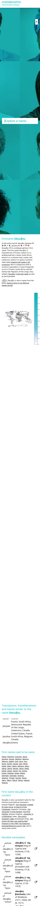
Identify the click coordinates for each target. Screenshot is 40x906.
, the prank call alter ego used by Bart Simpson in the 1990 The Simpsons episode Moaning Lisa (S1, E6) (17, 822)
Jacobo (9, 764)
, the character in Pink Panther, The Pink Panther (16, 811)
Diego (4, 757)
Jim (20, 771)
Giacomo (18, 757)
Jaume (15, 771)
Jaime (25, 764)
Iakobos (18, 759)
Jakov (27, 766)
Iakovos (25, 759)
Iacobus (5, 759)
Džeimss (10, 757)
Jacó (20, 764)
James (9, 771)
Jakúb (4, 771)
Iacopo (11, 759)
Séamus (5, 778)
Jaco (25, 761)
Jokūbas (10, 773)
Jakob (14, 766)
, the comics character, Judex (14, 817)
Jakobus (20, 766)
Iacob (25, 757)
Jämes (17, 773)
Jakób (26, 768)
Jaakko (11, 761)
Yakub (14, 780)
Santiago (5, 775)
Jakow (4, 768)
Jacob (4, 764)
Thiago (12, 778)
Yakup (20, 780)
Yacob (24, 778)
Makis (22, 773)
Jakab (4, 766)
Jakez (9, 766)
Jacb (16, 761)
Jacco (21, 761)
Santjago (13, 775)
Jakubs (15, 768)
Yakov (9, 780)
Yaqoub (5, 783)
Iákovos (5, 761)
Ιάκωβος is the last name (18, 274)
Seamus (20, 775)
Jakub (9, 768)
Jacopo (15, 764)
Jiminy (24, 771)
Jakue (21, 768)
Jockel (4, 773)
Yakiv (4, 780)
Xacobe (18, 778)
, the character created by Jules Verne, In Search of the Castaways (17, 807)
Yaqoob (26, 780)
